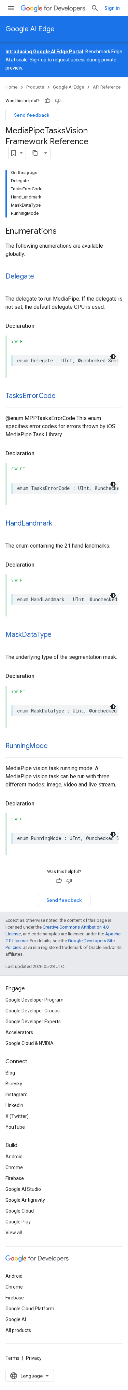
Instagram (16, 1094)
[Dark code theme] (113, 356)
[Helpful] (47, 101)
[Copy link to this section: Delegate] (41, 277)
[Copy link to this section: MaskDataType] (58, 635)
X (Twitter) (17, 1116)
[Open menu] (11, 8)
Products (35, 87)
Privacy (34, 1358)
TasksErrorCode (30, 396)
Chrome (14, 1167)
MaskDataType (28, 634)
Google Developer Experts (33, 1021)
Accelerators (19, 1032)
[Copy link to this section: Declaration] (41, 326)
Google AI (15, 1319)
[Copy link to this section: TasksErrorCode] (62, 396)
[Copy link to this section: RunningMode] (54, 746)
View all (13, 1232)
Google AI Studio (23, 1189)
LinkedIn (14, 1105)
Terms (12, 1358)
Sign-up (38, 59)
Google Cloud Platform (29, 1308)
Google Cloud (19, 1211)
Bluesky (13, 1083)
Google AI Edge (30, 29)
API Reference (106, 87)
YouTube (15, 1127)
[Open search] (95, 8)
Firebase (14, 1178)
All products (18, 1330)
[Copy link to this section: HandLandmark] (59, 524)
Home (11, 87)
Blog (10, 1072)
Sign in (112, 8)
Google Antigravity (25, 1200)
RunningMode (26, 746)
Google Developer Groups (32, 1010)
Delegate (19, 276)
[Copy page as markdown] (35, 153)
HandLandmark (28, 523)
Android (14, 1156)
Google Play (18, 1221)
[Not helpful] (58, 101)
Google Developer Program (34, 1000)
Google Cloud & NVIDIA (29, 1043)
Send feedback (31, 115)
